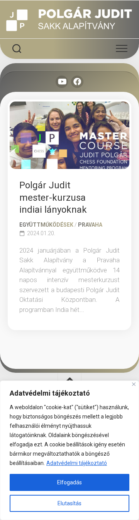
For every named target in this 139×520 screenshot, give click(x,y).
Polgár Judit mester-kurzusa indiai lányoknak (53, 197)
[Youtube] (62, 82)
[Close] (134, 384)
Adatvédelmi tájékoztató (76, 463)
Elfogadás (69, 482)
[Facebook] (77, 82)
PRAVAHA (90, 225)
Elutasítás (69, 503)
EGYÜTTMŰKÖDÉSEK (46, 225)
